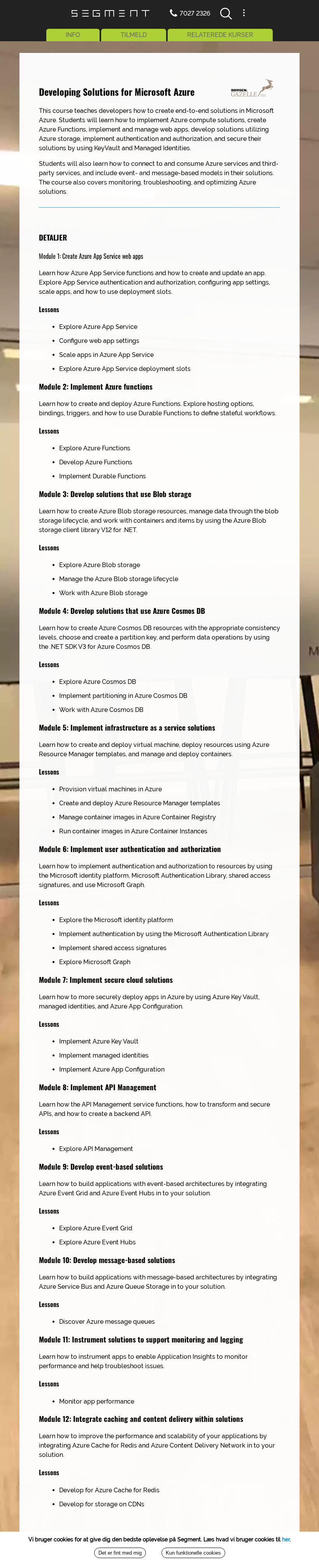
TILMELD (134, 35)
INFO (73, 35)
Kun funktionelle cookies (193, 1553)
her (286, 1539)
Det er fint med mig (120, 1553)
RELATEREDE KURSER (220, 35)
